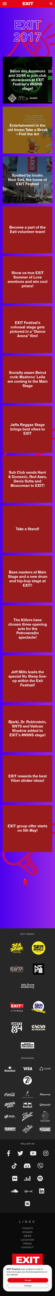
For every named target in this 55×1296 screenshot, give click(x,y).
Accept (28, 1280)
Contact (27, 1248)
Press (27, 1244)
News (27, 1236)
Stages (27, 1232)
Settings (27, 1285)
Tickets (27, 1228)
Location (27, 1240)
